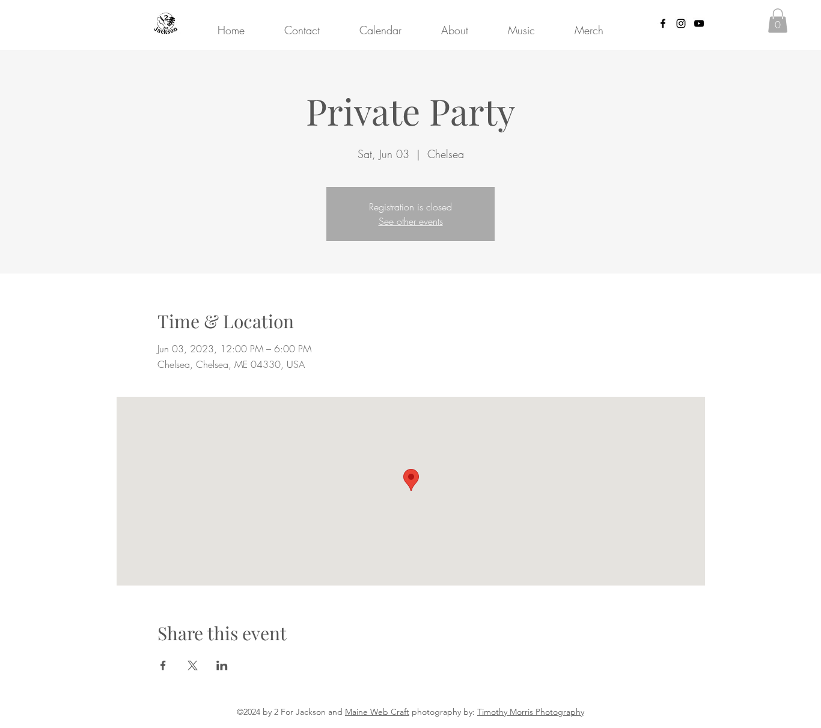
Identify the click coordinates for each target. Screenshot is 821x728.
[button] (778, 20)
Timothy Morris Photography (530, 711)
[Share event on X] (192, 665)
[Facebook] (663, 23)
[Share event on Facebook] (163, 665)
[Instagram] (681, 23)
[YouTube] (699, 23)
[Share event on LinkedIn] (222, 665)
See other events (411, 221)
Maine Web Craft (377, 711)
